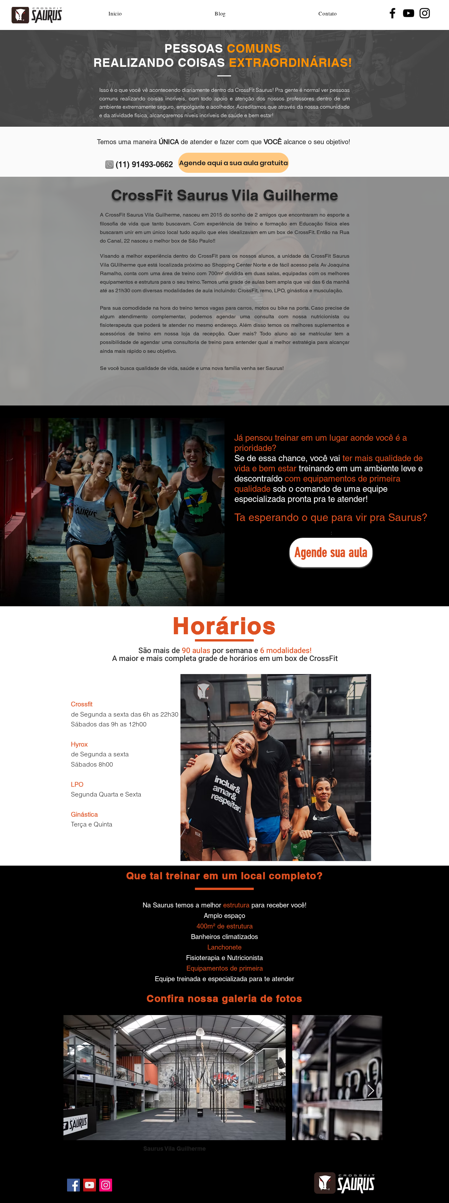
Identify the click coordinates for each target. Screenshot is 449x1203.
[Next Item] (371, 1091)
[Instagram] (425, 13)
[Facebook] (392, 13)
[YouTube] (408, 13)
